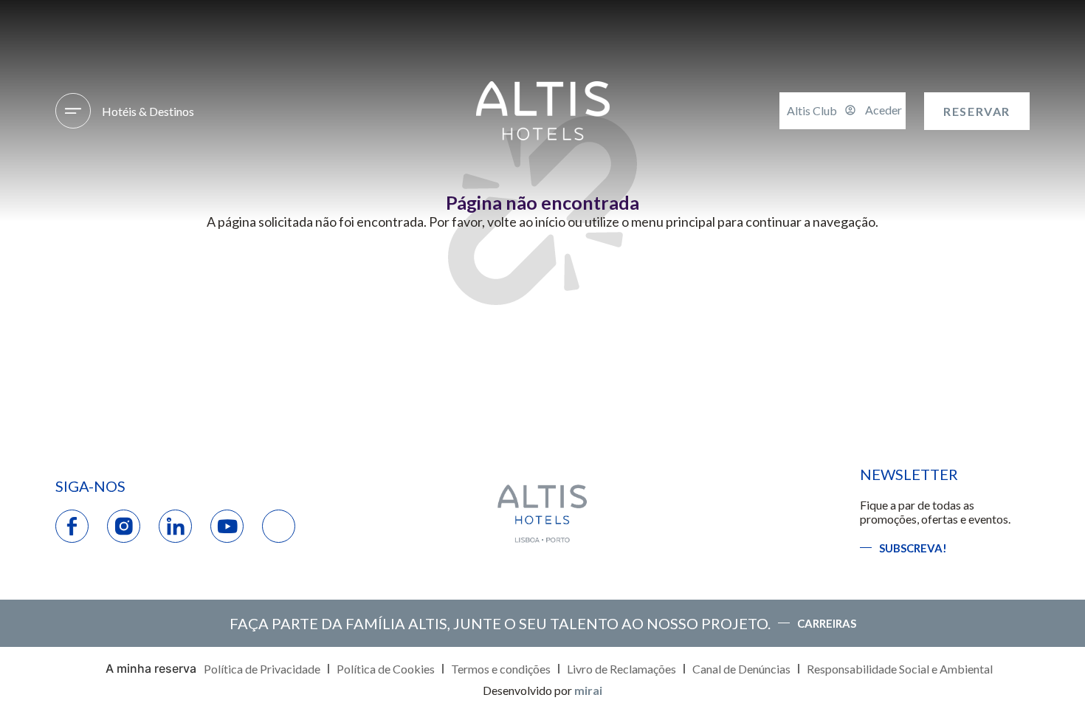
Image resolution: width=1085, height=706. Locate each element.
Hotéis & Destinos (148, 111)
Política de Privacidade (262, 669)
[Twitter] (278, 526)
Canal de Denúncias (741, 669)
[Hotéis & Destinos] (73, 110)
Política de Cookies (386, 669)
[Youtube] (227, 526)
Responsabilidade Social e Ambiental (900, 669)
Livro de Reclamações (621, 669)
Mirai (588, 690)
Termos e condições (501, 669)
